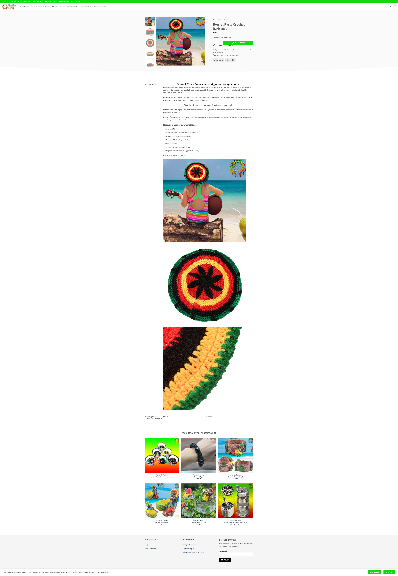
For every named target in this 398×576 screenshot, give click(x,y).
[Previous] (160, 41)
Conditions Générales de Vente (193, 553)
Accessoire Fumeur (100, 7)
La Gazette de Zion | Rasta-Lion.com (19, 1)
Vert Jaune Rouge (234, 55)
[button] (391, 7)
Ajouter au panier (238, 43)
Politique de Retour (189, 545)
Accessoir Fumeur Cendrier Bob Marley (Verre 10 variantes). (162, 476)
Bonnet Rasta (223, 20)
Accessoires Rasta (85, 7)
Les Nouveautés (37, 1)
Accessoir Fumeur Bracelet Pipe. (199, 476)
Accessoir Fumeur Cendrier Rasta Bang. (162, 521)
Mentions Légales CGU (190, 549)
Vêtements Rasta (57, 7)
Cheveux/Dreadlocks (71, 7)
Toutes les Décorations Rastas (40, 7)
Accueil (4, 1)
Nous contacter (76, 1)
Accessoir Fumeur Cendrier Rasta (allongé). (235, 476)
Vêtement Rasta (218, 52)
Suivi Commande (64, 1)
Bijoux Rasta (24, 7)
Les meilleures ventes (50, 1)
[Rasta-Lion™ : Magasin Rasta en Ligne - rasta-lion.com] (9, 6)
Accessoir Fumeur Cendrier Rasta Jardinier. (199, 521)
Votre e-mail (223, 551)
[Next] (202, 41)
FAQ (146, 545)
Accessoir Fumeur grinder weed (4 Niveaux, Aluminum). (236, 521)
